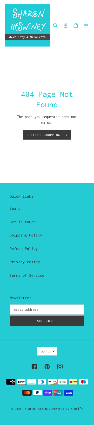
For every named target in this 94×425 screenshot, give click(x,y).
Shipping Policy (26, 235)
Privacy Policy (25, 262)
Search (16, 208)
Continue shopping (43, 135)
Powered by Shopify (67, 409)
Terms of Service (27, 275)
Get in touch (23, 222)
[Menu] (86, 25)
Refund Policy (24, 248)
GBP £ (45, 351)
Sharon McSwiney (37, 409)
